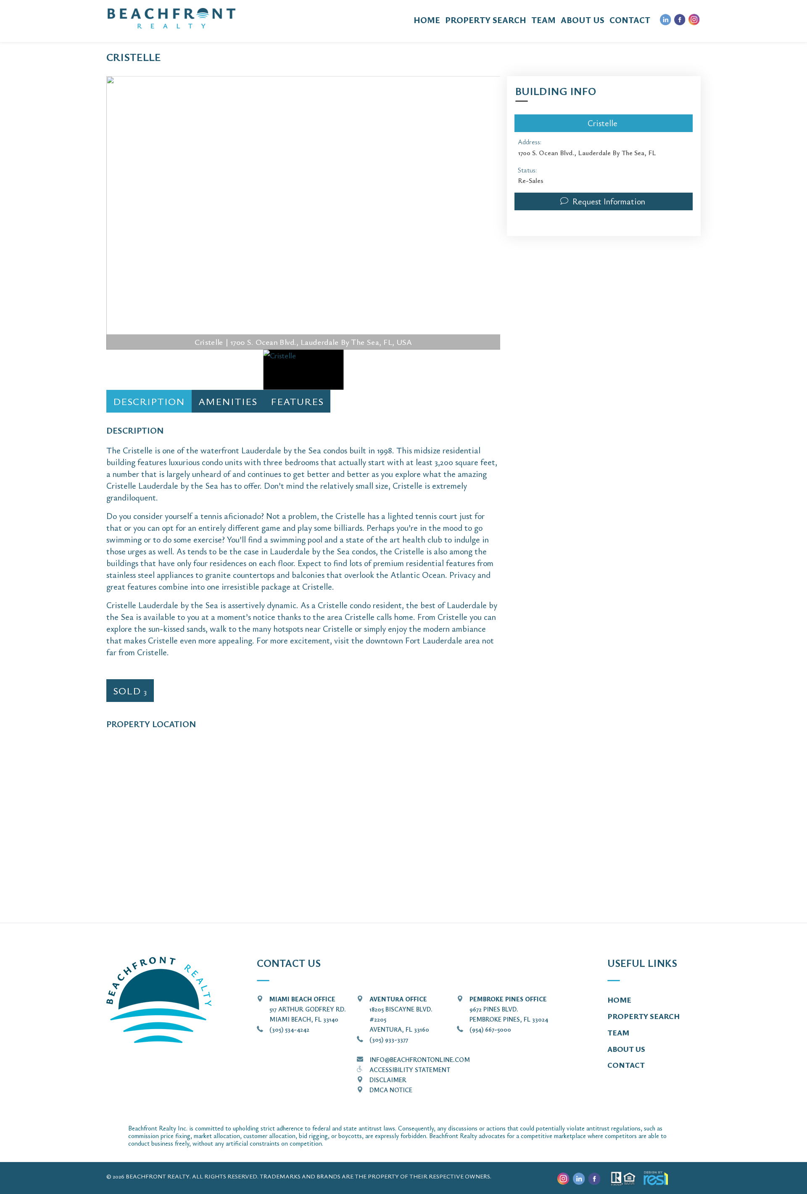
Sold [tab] (130, 690)
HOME (427, 20)
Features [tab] (297, 401)
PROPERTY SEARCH (485, 20)
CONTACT (629, 20)
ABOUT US (582, 20)
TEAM (543, 20)
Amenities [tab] (227, 401)
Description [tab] (149, 401)
